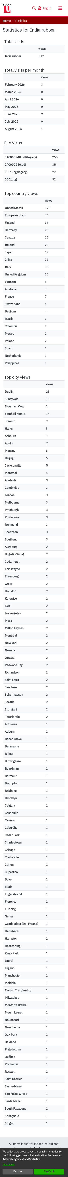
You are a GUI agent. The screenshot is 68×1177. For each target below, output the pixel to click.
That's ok (49, 1171)
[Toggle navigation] (60, 8)
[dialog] (34, 1162)
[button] (34, 8)
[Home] (7, 8)
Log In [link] (47, 8)
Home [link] (7, 21)
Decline (17, 1171)
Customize (9, 1164)
